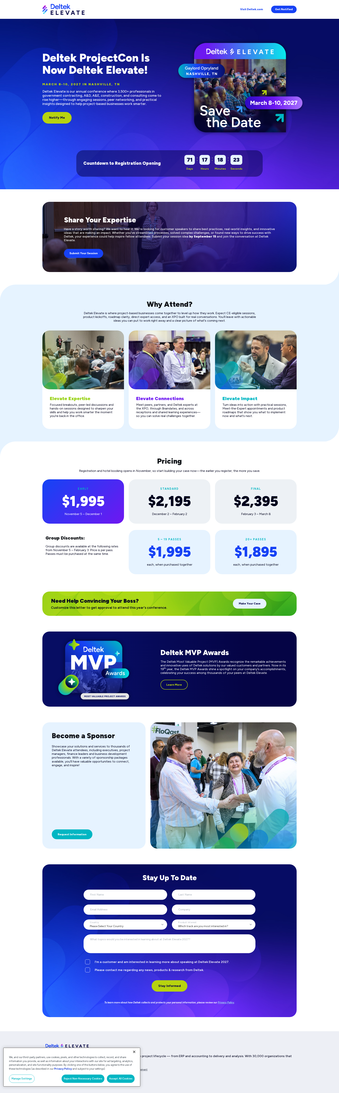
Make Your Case (250, 603)
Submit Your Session (83, 253)
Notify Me (57, 117)
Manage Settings (22, 1078)
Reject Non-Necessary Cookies (83, 1078)
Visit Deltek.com (251, 9)
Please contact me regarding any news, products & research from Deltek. (149, 970)
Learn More (174, 684)
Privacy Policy (226, 1002)
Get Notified (284, 9)
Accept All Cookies (120, 1078)
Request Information (72, 834)
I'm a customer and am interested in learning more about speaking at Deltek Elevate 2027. (162, 962)
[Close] (134, 1051)
